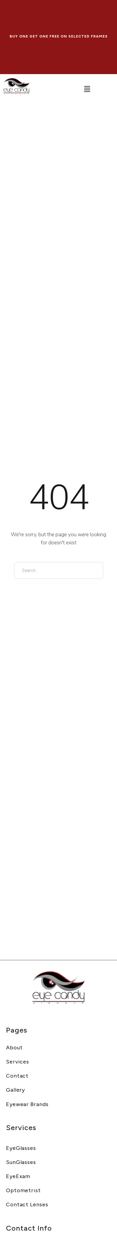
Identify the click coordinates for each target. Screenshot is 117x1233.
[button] (87, 89)
